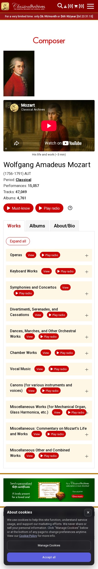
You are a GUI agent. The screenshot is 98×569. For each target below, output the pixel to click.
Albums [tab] (37, 226)
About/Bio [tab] (64, 226)
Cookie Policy (28, 535)
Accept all (49, 557)
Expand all (18, 241)
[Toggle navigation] (90, 6)
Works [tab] (14, 226)
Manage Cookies (49, 545)
